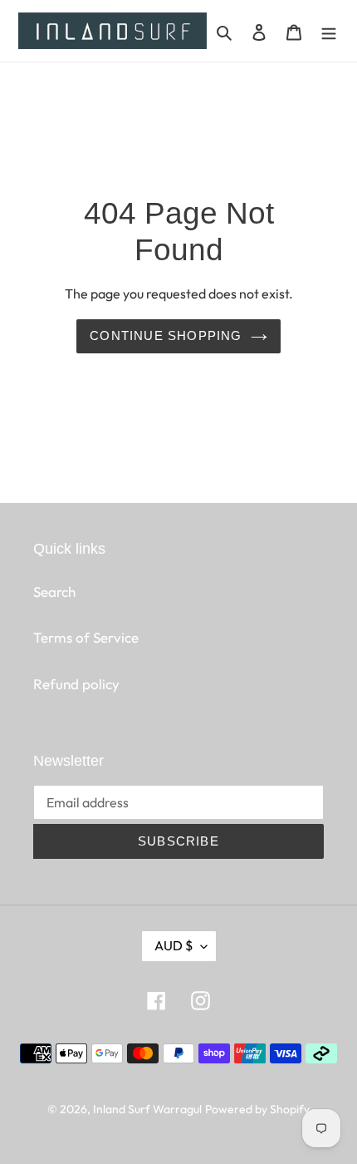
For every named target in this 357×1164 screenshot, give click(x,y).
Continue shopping (166, 335)
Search (54, 591)
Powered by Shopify (257, 1109)
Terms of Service (86, 637)
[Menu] (328, 31)
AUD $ (173, 945)
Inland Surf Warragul (147, 1109)
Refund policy (76, 684)
